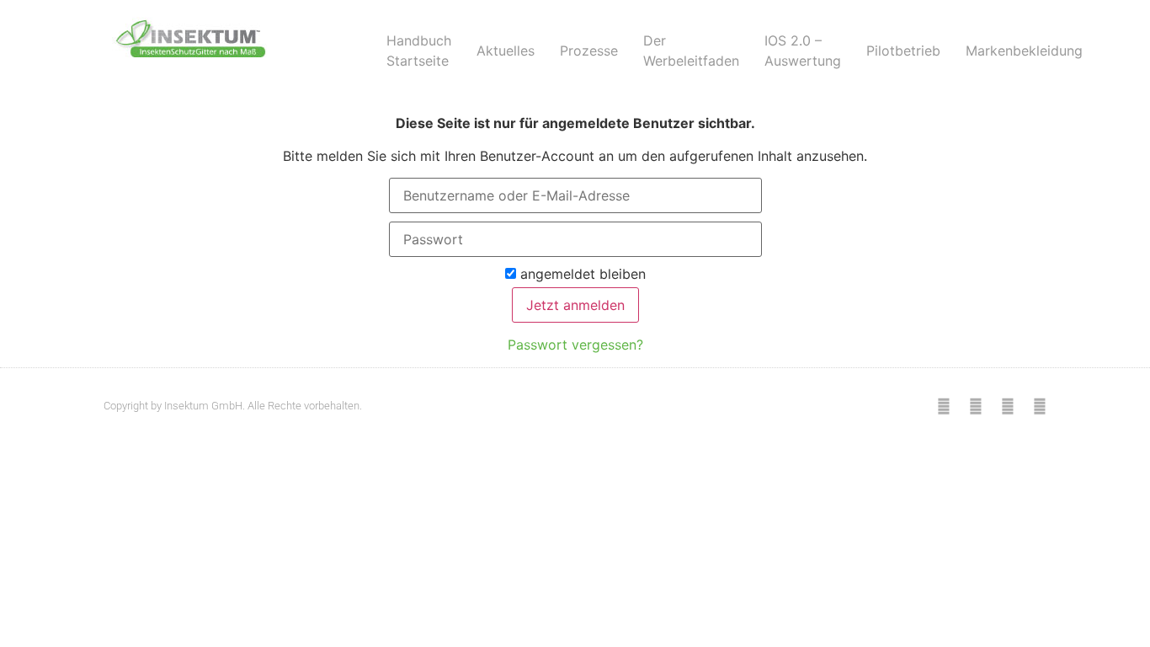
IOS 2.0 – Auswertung (802, 50)
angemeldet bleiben (581, 274)
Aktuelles (506, 50)
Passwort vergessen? (575, 344)
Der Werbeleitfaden (691, 50)
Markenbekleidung (1024, 50)
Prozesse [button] (589, 50)
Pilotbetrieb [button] (903, 50)
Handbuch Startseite (418, 50)
